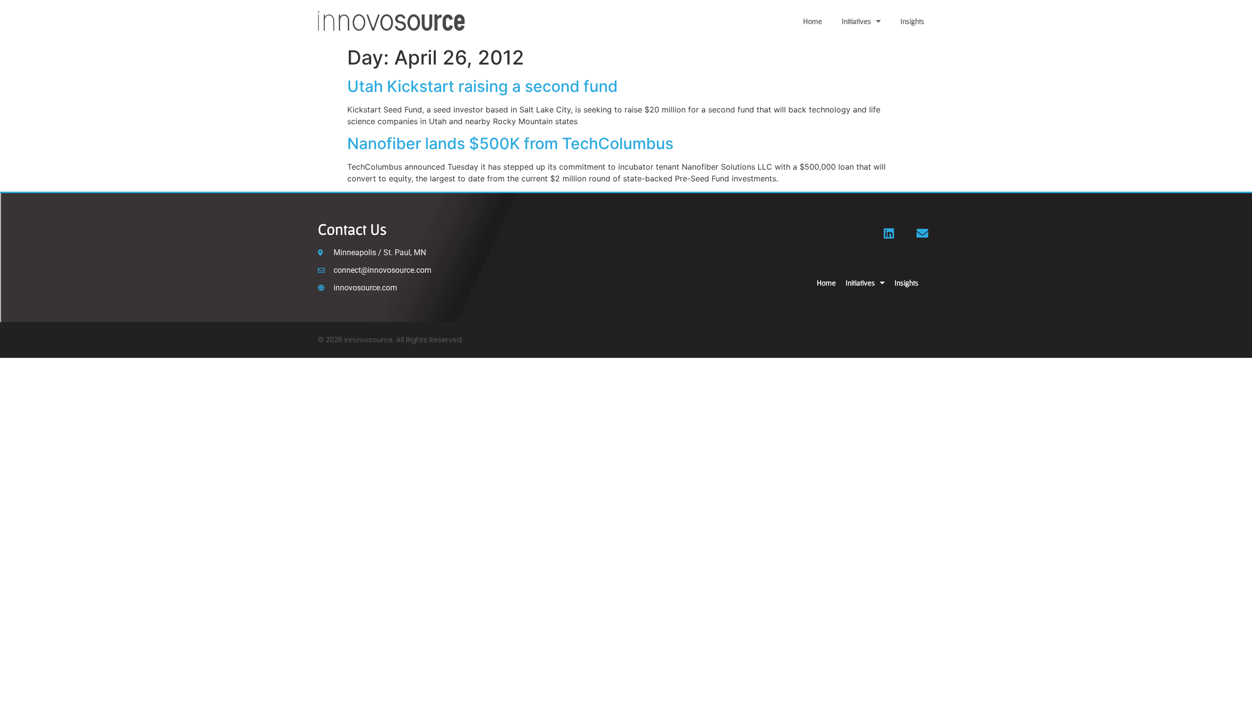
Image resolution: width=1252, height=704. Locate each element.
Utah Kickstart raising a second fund (482, 86)
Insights (912, 21)
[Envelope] (922, 233)
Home (812, 21)
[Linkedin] (889, 233)
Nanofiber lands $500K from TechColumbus (510, 143)
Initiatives (856, 21)
